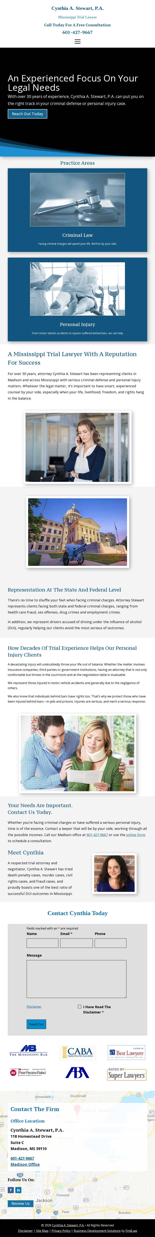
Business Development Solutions (97, 1231)
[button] (77, 41)
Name (32, 933)
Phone (100, 933)
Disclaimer (34, 1007)
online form (135, 834)
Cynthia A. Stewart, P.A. (68, 1225)
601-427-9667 (77, 32)
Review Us (21, 1203)
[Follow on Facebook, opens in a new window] (11, 1190)
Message (34, 955)
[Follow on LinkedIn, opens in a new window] (18, 1190)
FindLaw (131, 1231)
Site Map (42, 1231)
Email (66, 933)
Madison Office (25, 1164)
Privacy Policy (61, 1231)
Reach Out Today (27, 113)
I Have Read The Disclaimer (97, 1009)
